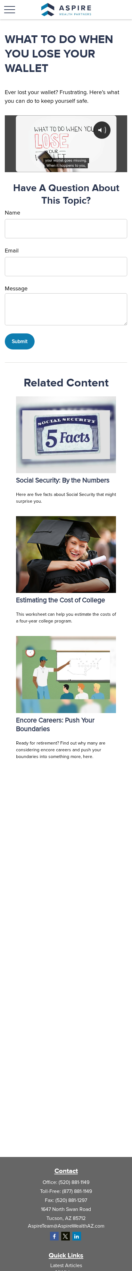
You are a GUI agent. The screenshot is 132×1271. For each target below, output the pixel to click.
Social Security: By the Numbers (63, 480)
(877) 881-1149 (77, 1191)
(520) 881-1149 (74, 1182)
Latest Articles (66, 1265)
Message (16, 289)
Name (12, 213)
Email (12, 251)
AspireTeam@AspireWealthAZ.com (66, 1226)
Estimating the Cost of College (60, 600)
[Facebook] (54, 1236)
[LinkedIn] (76, 1236)
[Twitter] (65, 1236)
